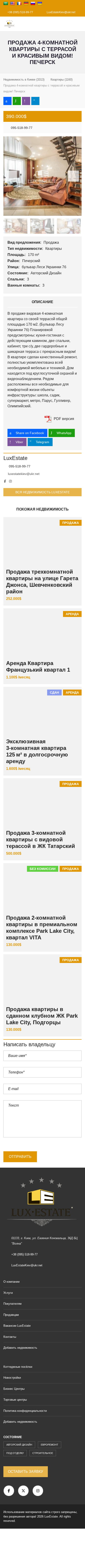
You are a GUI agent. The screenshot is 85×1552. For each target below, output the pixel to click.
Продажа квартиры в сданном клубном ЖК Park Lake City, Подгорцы (42, 1015)
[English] (12, 3)
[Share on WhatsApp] (17, 101)
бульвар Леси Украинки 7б (44, 267)
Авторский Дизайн (46, 273)
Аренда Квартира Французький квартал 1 (38, 666)
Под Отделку (15, 1453)
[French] (19, 3)
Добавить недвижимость (20, 1347)
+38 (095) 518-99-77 (20, 12)
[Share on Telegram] (35, 101)
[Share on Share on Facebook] (7, 101)
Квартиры (54, 248)
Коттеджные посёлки (17, 1366)
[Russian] (33, 3)
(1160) (62, 79)
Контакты (9, 1336)
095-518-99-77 (21, 128)
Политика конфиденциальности (25, 1410)
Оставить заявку (25, 1471)
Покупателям (12, 1303)
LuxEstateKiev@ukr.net (60, 12)
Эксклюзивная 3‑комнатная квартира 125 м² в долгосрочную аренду (37, 751)
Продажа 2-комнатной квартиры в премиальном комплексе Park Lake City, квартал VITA (41, 927)
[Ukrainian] (39, 3)
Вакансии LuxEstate (17, 1325)
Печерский (31, 261)
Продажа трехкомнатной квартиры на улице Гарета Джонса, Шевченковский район (42, 581)
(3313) (23, 79)
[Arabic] (5, 3)
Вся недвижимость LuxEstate (42, 492)
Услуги (8, 1292)
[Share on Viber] (26, 101)
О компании (11, 1281)
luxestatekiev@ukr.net (23, 474)
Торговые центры (15, 1399)
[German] (26, 3)
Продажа (52, 242)
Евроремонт (49, 1444)
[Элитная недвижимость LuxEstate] (8, 24)
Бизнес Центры (13, 1388)
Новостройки (12, 1377)
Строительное (42, 1453)
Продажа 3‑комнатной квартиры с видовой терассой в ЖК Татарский (40, 839)
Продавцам (11, 1314)
